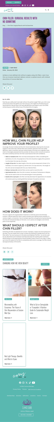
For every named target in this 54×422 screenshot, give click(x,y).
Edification (26, 395)
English (9, 2)
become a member (26, 415)
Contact (44, 395)
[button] (48, 10)
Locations (33, 395)
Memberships (11, 395)
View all (45, 264)
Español (17, 2)
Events (39, 395)
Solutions (18, 395)
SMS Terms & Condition (34, 389)
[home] (8, 10)
